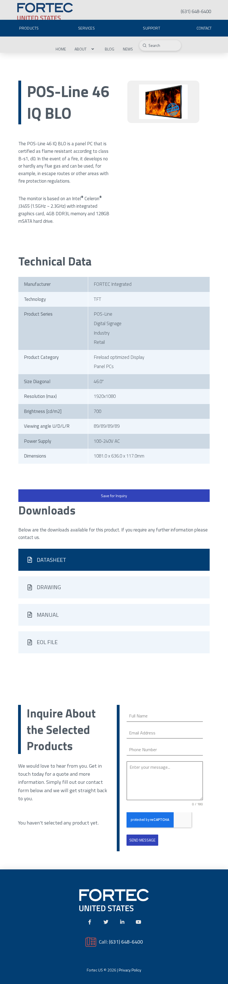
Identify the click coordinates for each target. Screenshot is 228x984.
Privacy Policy (130, 970)
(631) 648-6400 (126, 942)
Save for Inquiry (114, 496)
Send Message (142, 840)
